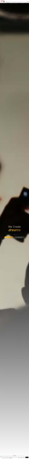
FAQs (24, 1)
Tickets (8, 1)
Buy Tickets (9, 237)
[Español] (26, 1)
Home (6, 1)
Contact (23, 1)
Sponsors (20, 1)
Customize (23, 457)
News (15, 1)
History (18, 1)
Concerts (11, 1)
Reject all (19, 457)
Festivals (14, 1)
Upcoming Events (19, 237)
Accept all (27, 457)
